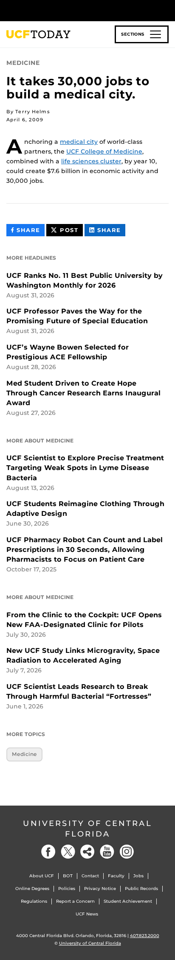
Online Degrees (32, 888)
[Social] (87, 852)
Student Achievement (128, 901)
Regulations (34, 901)
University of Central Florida (87, 829)
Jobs (138, 876)
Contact (90, 876)
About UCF (41, 876)
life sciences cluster (91, 161)
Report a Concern (75, 901)
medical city (79, 142)
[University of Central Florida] (64, 10)
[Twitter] (68, 852)
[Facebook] (48, 852)
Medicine (24, 754)
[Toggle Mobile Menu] (166, 10)
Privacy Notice (100, 888)
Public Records (141, 888)
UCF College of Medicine (104, 151)
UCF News (87, 914)
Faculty (116, 876)
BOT (68, 876)
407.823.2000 (144, 935)
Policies (66, 888)
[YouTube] (107, 852)
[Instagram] (126, 852)
